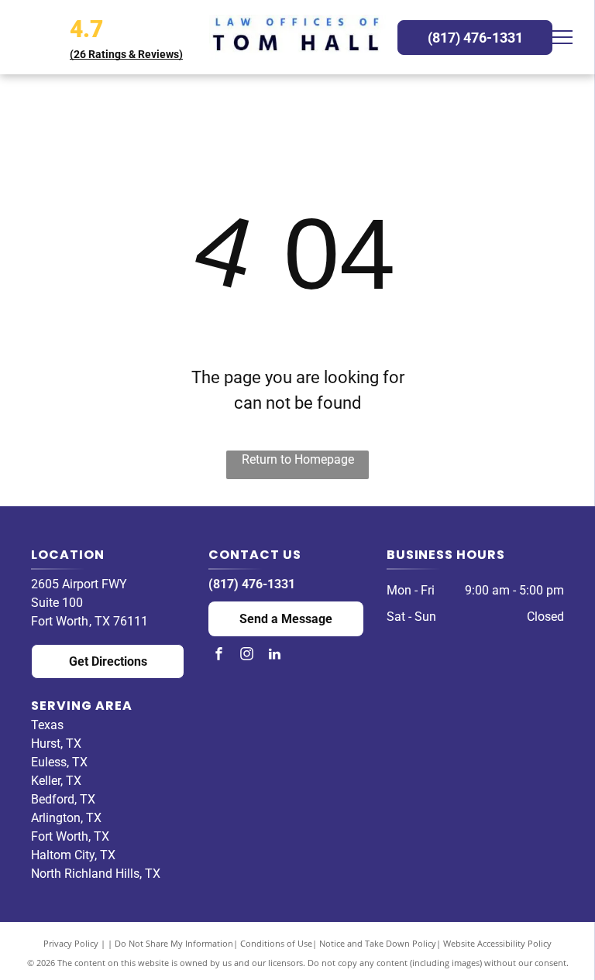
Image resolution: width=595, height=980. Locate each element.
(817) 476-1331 (251, 584)
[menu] (561, 37)
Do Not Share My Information (174, 943)
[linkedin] (274, 656)
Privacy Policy (70, 943)
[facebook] (218, 656)
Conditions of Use (276, 943)
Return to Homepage (298, 459)
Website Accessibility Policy (497, 943)
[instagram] (246, 656)
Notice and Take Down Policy (377, 943)
